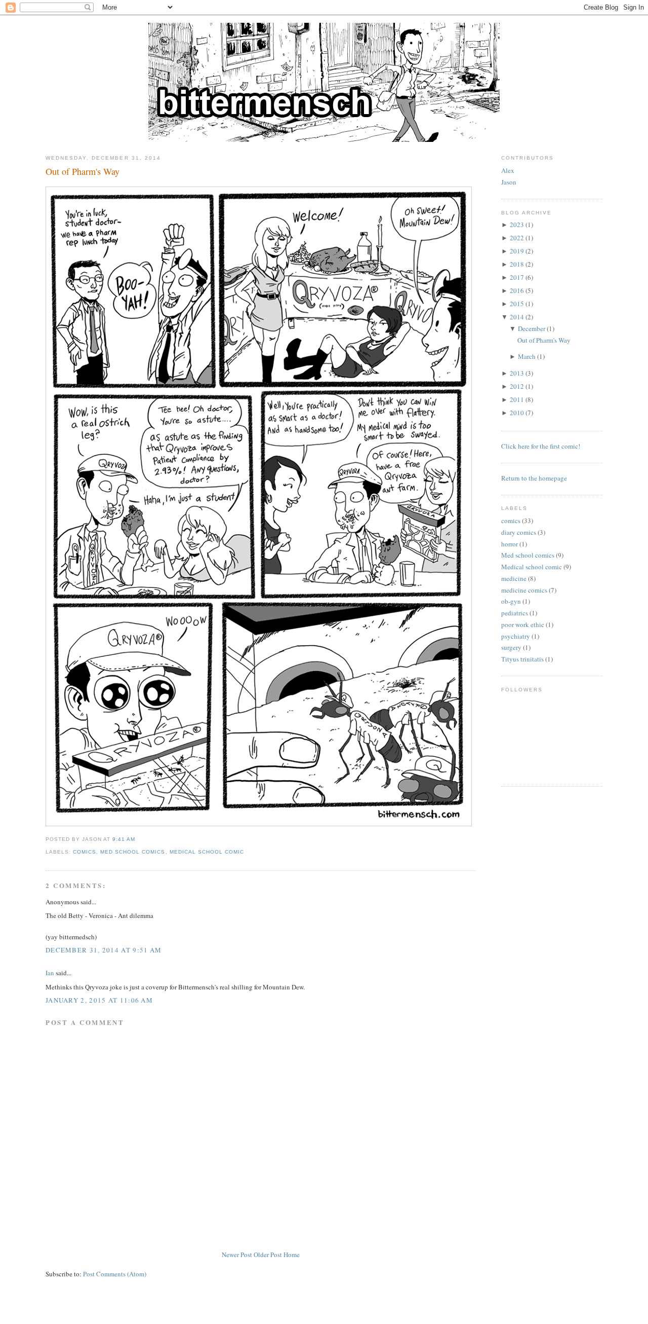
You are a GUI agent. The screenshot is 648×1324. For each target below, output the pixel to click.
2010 (517, 412)
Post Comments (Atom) (114, 1273)
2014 (517, 316)
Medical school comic (207, 852)
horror (509, 543)
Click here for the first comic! (540, 446)
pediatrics (514, 612)
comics (84, 852)
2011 (517, 399)
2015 (517, 303)
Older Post (268, 1254)
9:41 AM (123, 839)
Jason (508, 182)
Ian (50, 972)
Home (292, 1254)
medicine (513, 578)
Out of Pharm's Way (82, 171)
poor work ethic (522, 624)
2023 (517, 224)
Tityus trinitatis (522, 659)
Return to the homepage (534, 478)
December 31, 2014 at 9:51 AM (103, 949)
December (531, 328)
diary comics (518, 532)
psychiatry (515, 636)
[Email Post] (138, 839)
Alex (507, 170)
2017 (517, 277)
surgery (511, 647)
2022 (517, 237)
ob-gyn (511, 601)
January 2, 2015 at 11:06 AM (99, 1000)
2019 (517, 250)
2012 (517, 386)
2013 (517, 373)
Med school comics (132, 852)
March (527, 356)
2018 (517, 264)
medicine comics (524, 590)
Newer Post (237, 1254)
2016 (517, 290)
